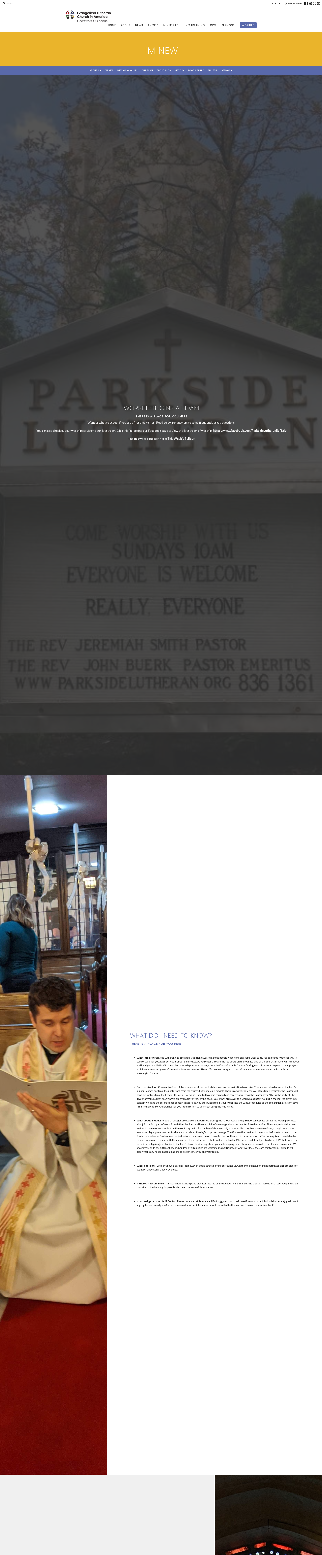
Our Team (147, 70)
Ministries (170, 25)
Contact (274, 3)
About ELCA (164, 70)
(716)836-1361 (293, 3)
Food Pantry (196, 70)
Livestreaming (194, 25)
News (139, 25)
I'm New (109, 70)
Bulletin (213, 70)
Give (213, 25)
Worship (248, 25)
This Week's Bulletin (181, 438)
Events (153, 25)
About (125, 25)
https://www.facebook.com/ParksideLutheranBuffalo (250, 430)
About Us (95, 70)
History (179, 70)
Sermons (228, 25)
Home (112, 25)
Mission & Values (127, 70)
